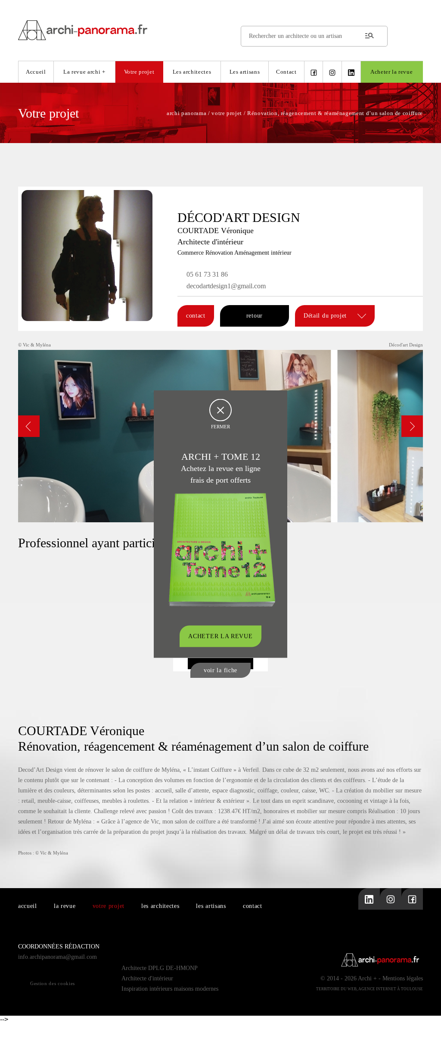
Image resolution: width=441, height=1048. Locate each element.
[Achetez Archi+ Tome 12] (221, 549)
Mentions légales (402, 978)
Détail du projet (326, 315)
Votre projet (139, 72)
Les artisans (245, 72)
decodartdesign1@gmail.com (226, 286)
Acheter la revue (391, 72)
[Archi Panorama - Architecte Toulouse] (220, 30)
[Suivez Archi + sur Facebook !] (313, 72)
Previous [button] (29, 426)
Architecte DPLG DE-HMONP (159, 968)
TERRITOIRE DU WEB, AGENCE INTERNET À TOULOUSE (369, 989)
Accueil (36, 72)
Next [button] (412, 426)
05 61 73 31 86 (207, 274)
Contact (286, 72)
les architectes (160, 906)
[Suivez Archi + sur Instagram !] (332, 72)
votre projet (108, 906)
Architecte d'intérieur (147, 978)
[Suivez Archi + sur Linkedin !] (351, 72)
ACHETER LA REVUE (220, 636)
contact (195, 315)
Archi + (367, 978)
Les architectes (192, 72)
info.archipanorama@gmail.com (57, 957)
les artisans (211, 906)
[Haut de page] (426, 1033)
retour (254, 315)
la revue (65, 906)
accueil (27, 906)
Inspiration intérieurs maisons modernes (169, 989)
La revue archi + (84, 72)
